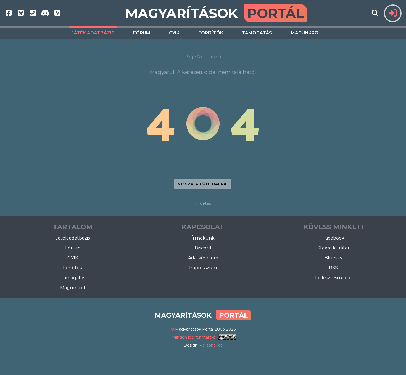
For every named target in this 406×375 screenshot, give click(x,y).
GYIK (174, 33)
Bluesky (333, 257)
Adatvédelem (203, 257)
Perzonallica (211, 345)
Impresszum (203, 267)
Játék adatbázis (93, 33)
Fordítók (210, 33)
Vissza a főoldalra (202, 184)
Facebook (333, 238)
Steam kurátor (333, 248)
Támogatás (257, 33)
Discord (203, 248)
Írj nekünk (203, 238)
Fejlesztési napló (333, 277)
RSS (333, 267)
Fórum (141, 33)
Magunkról (306, 33)
